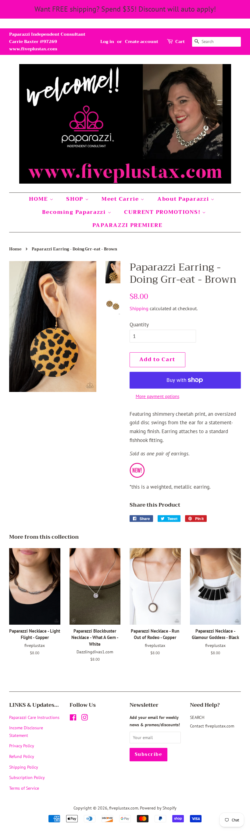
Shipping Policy (23, 767)
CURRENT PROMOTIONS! (163, 212)
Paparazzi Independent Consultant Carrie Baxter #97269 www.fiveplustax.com (47, 41)
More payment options (157, 396)
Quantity (139, 324)
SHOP (75, 199)
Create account (141, 41)
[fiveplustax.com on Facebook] (73, 718)
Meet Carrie (121, 199)
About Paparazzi (184, 199)
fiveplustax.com (123, 808)
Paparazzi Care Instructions (34, 717)
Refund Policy (21, 756)
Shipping (139, 308)
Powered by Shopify (158, 808)
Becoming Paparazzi (74, 212)
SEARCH (197, 717)
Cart (180, 41)
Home (15, 249)
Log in (107, 41)
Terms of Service (24, 788)
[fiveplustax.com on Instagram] (84, 718)
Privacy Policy (21, 746)
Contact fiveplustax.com (212, 726)
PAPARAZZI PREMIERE (127, 225)
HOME (39, 199)
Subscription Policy (27, 777)
